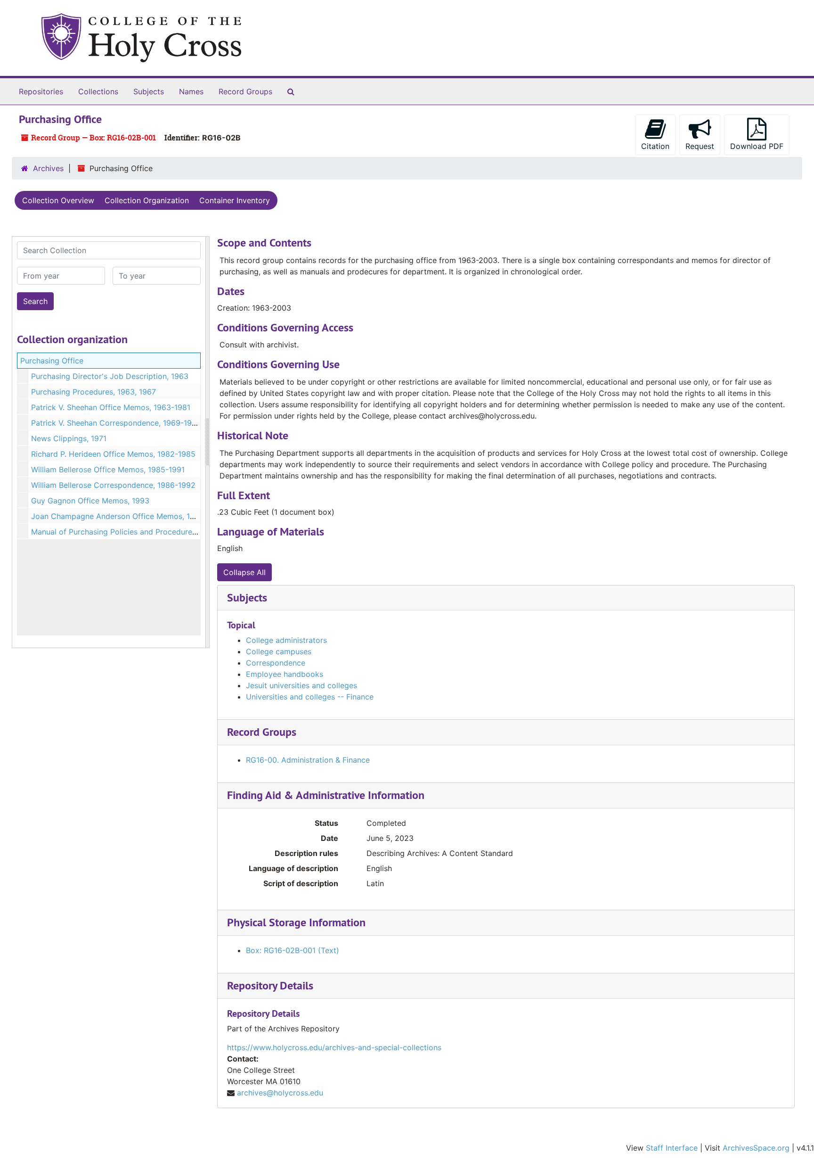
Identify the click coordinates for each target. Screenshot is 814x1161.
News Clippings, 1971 (68, 438)
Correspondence (275, 662)
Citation (655, 146)
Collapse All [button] (244, 572)
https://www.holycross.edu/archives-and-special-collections (334, 1047)
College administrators (286, 640)
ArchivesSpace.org (756, 1148)
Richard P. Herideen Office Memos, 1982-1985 (113, 454)
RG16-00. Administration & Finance (308, 760)
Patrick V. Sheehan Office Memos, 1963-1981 (110, 407)
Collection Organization (147, 200)
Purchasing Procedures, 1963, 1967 (93, 391)
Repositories (41, 91)
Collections (98, 91)
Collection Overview (58, 200)
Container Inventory (234, 200)
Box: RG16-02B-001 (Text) (292, 950)
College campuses (278, 651)
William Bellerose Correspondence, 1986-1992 (113, 485)
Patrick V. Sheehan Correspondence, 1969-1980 (116, 423)
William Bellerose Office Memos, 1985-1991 (108, 469)
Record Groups (245, 91)
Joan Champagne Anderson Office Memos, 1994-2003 (128, 516)
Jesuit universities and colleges (301, 685)
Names (191, 91)
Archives (48, 168)
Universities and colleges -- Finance (310, 696)
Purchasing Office (51, 360)
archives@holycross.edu (280, 1092)
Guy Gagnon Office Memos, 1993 (90, 500)
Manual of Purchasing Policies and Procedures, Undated (131, 531)
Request (699, 146)
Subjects (148, 91)
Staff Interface (672, 1148)
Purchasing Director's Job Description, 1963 (109, 376)
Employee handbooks (284, 674)
